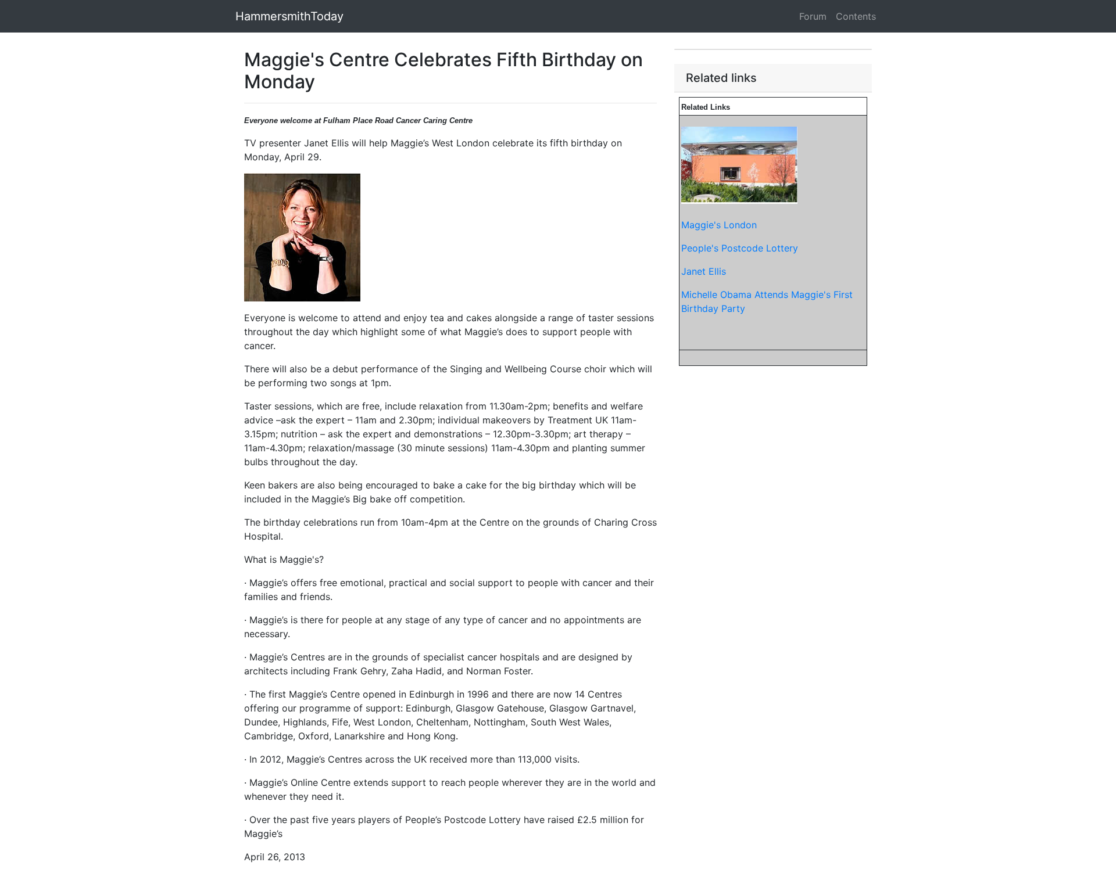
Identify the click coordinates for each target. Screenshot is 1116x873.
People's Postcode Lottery (739, 248)
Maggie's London (719, 225)
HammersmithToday (289, 16)
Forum (813, 16)
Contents (856, 16)
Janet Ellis (703, 271)
